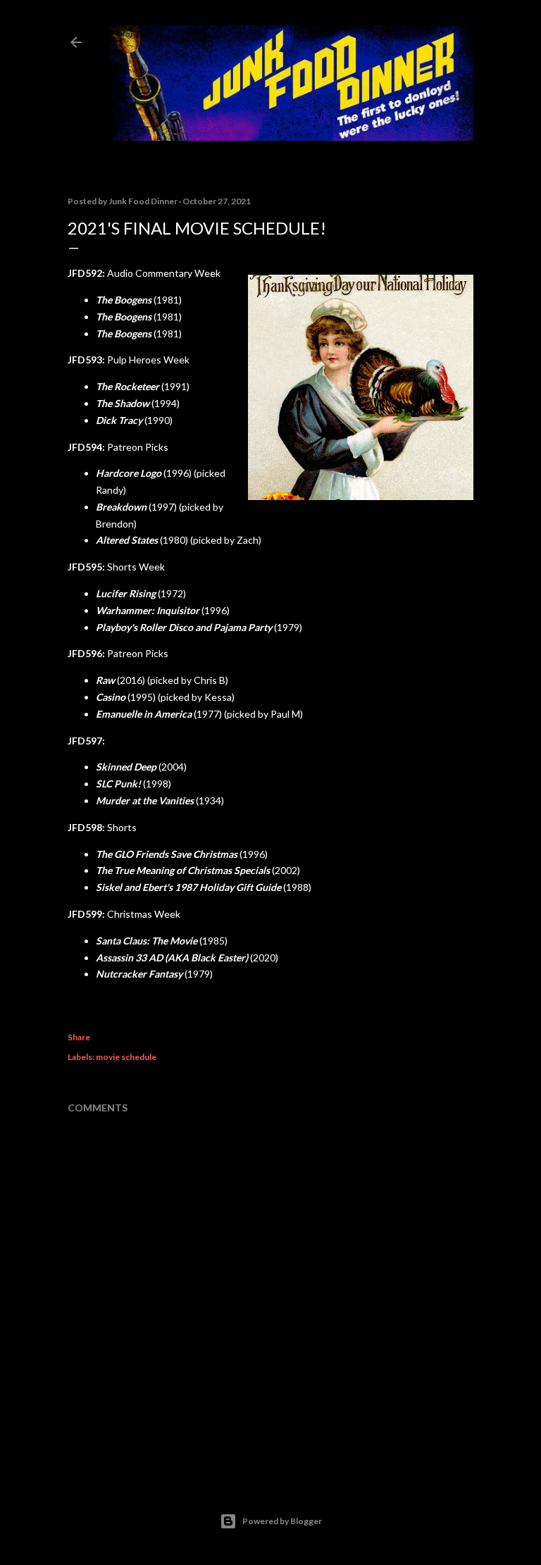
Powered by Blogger (282, 1521)
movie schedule (126, 1057)
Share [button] (79, 1037)
